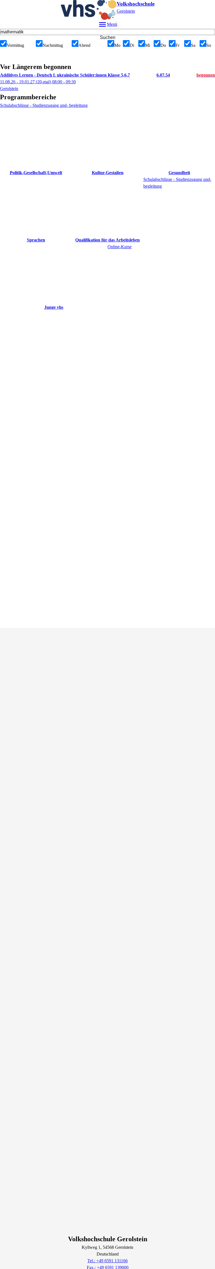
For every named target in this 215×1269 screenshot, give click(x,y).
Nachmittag (53, 45)
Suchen (107, 37)
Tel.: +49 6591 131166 (107, 1260)
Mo (117, 45)
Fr (177, 45)
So (208, 45)
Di (132, 45)
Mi (147, 45)
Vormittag (15, 45)
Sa (193, 45)
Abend (84, 45)
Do (163, 45)
